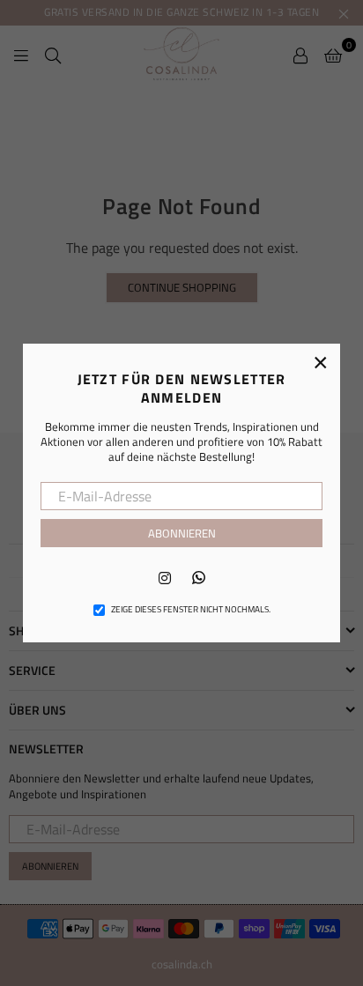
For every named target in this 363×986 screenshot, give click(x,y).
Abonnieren (182, 533)
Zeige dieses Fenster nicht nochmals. (190, 610)
